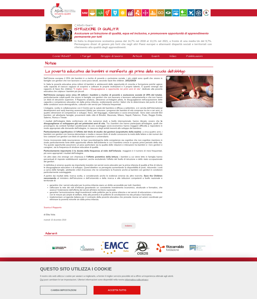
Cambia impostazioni (63, 290)
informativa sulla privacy (136, 279)
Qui (41, 279)
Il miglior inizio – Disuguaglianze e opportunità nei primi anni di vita (107, 89)
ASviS (80, 25)
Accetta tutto (117, 290)
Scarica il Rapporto (53, 207)
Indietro (128, 226)
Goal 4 (89, 25)
